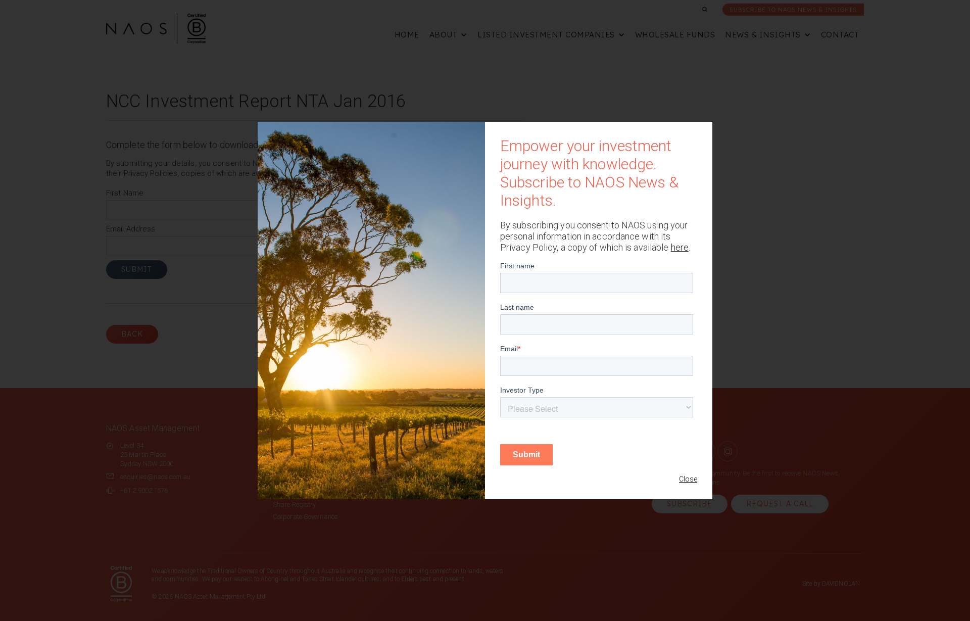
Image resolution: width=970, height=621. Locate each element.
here (680, 247)
